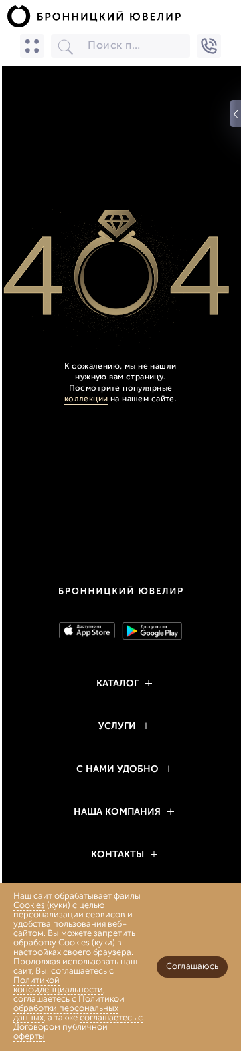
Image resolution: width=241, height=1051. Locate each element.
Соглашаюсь (192, 966)
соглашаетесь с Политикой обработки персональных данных (69, 1008)
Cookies (29, 905)
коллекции (86, 399)
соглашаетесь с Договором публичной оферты (78, 1027)
